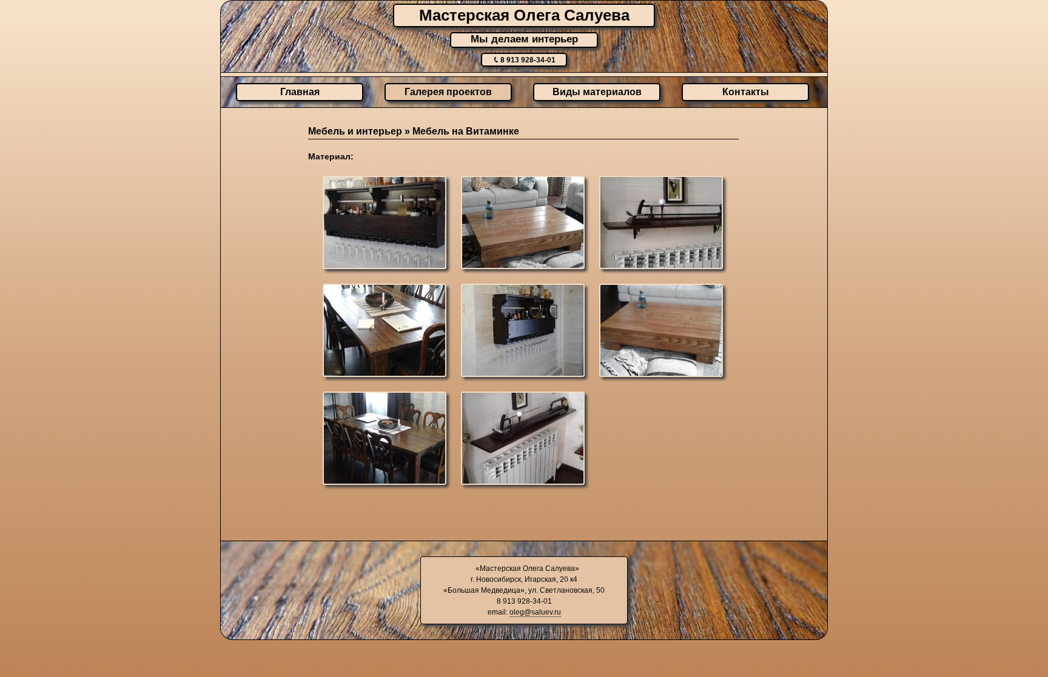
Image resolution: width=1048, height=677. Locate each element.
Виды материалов (597, 92)
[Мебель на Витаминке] (386, 224)
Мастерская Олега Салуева (524, 15)
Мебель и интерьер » (360, 131)
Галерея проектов (448, 92)
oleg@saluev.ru (535, 612)
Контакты (745, 92)
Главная (300, 92)
